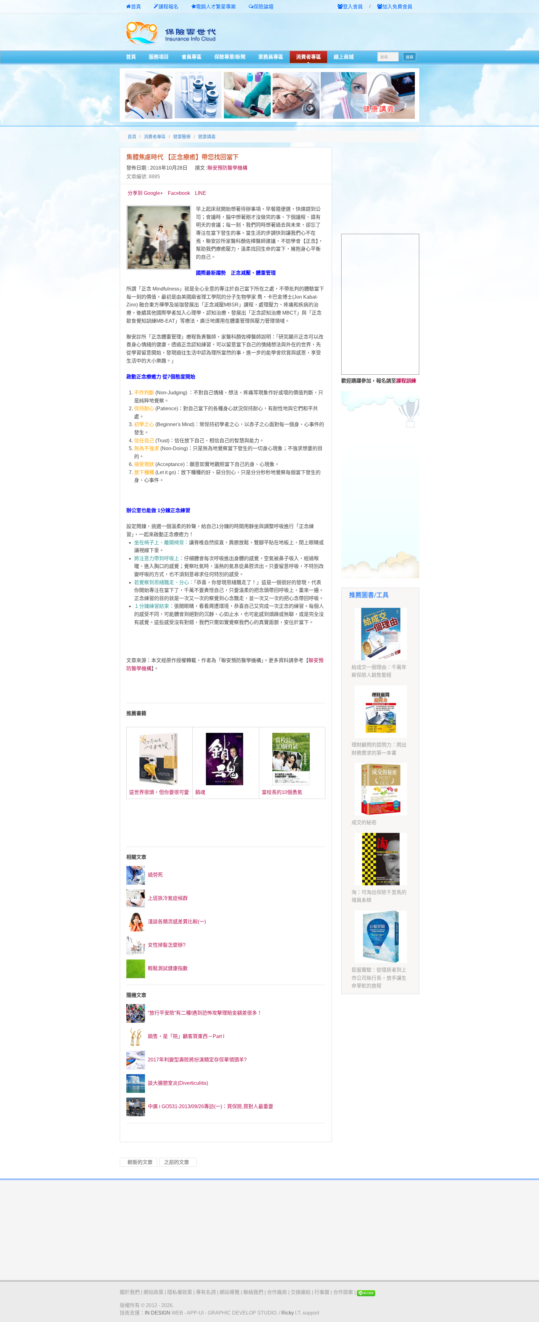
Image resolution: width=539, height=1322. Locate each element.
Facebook (179, 193)
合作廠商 (277, 1292)
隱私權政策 (179, 1292)
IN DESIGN (157, 1312)
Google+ (153, 193)
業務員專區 (270, 57)
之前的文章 (176, 1162)
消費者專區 (308, 57)
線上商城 (344, 57)
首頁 (136, 6)
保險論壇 (264, 6)
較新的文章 (140, 1162)
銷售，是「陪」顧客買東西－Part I (185, 1036)
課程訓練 (406, 380)
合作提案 (343, 1292)
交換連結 (301, 1292)
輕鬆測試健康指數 (167, 968)
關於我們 (130, 1292)
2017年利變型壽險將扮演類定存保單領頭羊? (197, 1059)
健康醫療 (182, 136)
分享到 (135, 193)
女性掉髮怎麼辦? (166, 945)
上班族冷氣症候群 (167, 898)
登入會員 (353, 6)
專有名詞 (206, 1292)
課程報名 (168, 6)
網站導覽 (230, 1292)
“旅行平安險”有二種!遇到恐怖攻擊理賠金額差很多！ (204, 1013)
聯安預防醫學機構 (227, 168)
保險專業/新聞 (229, 57)
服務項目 (159, 57)
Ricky (287, 1312)
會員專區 (192, 57)
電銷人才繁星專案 (216, 6)
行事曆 (321, 1292)
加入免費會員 (397, 6)
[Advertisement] (346, 32)
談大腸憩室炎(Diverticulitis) (177, 1083)
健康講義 (207, 136)
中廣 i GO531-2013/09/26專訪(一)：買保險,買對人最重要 (210, 1106)
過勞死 (155, 874)
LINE (200, 193)
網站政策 (153, 1292)
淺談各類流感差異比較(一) (176, 921)
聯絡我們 (253, 1292)
